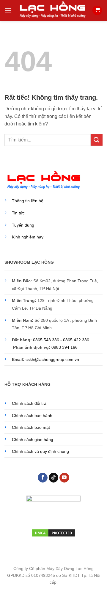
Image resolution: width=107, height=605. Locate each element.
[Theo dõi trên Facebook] (43, 478)
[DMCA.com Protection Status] (53, 532)
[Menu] (8, 10)
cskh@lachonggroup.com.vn (52, 359)
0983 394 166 (64, 347)
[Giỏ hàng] (97, 10)
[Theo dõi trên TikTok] (54, 478)
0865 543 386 (46, 339)
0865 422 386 (76, 339)
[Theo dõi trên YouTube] (64, 478)
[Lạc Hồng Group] (52, 10)
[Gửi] (97, 140)
